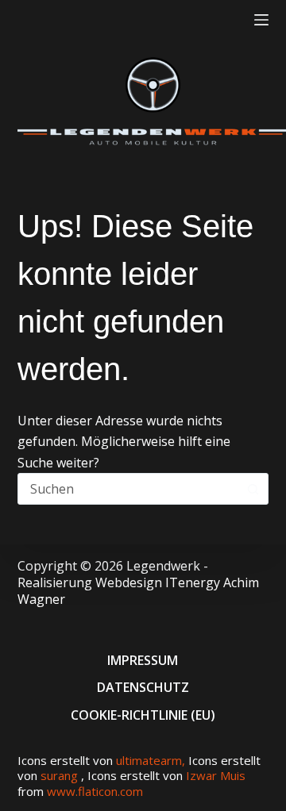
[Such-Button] (253, 489)
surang (59, 775)
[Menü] (261, 20)
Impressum (142, 660)
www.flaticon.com (95, 791)
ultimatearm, (152, 760)
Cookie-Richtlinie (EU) (143, 715)
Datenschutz (143, 687)
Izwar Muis (215, 775)
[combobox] (128, 489)
